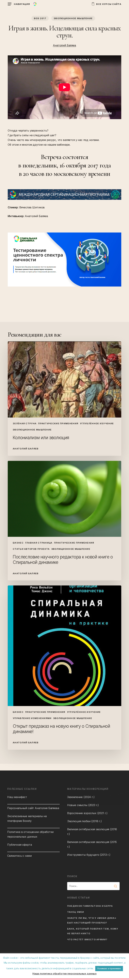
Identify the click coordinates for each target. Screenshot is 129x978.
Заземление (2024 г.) (81, 797)
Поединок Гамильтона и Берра (90, 906)
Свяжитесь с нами (19, 855)
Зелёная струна (24, 423)
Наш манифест (17, 797)
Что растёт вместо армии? (87, 939)
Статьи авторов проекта (31, 549)
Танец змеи (75, 912)
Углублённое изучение (97, 423)
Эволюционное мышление (73, 18)
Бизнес (18, 542)
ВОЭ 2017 (40, 18)
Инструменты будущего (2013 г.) (88, 854)
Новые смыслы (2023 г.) (83, 805)
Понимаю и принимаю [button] (109, 968)
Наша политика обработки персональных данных (64, 973)
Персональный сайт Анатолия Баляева (33, 808)
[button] (19, 4)
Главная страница (38, 542)
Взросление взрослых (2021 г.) (87, 813)
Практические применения (58, 423)
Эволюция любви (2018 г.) (84, 821)
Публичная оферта (19, 844)
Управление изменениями (32, 718)
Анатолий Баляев (64, 45)
